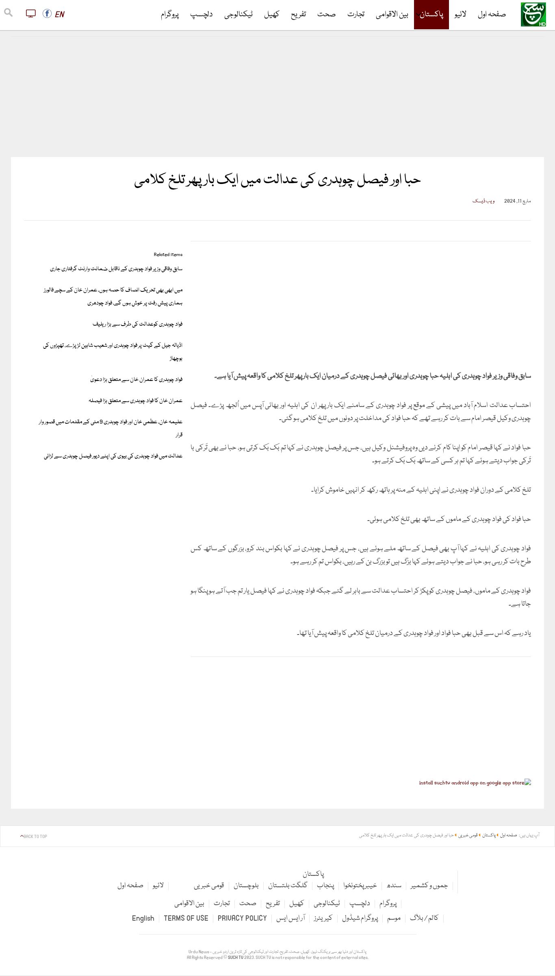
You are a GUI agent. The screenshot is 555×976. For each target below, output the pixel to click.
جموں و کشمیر (429, 885)
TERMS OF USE (186, 918)
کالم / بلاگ (424, 918)
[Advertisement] (277, 97)
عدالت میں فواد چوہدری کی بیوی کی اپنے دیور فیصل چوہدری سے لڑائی (113, 456)
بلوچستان (246, 885)
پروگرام (170, 15)
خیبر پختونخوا (360, 885)
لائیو (460, 15)
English (143, 918)
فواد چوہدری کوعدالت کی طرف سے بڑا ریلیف (137, 324)
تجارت (355, 15)
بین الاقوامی (392, 15)
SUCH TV (236, 957)
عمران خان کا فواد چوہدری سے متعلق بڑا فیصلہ (135, 400)
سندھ (393, 885)
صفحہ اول (492, 15)
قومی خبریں (209, 885)
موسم (394, 918)
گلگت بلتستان (288, 885)
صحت (326, 15)
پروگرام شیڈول (360, 918)
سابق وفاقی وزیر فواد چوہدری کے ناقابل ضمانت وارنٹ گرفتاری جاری (116, 269)
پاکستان (431, 15)
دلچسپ (201, 15)
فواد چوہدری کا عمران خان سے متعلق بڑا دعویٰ (136, 379)
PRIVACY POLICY (242, 918)
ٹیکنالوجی (238, 15)
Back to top (35, 837)
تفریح (298, 15)
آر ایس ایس (290, 918)
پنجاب (325, 885)
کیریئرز (323, 918)
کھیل (272, 15)
